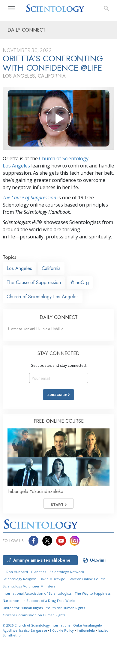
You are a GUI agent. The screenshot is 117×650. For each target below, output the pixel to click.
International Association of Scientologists (37, 593)
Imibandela (86, 630)
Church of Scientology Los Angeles (43, 296)
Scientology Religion (19, 579)
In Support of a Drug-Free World (48, 600)
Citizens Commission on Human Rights (34, 615)
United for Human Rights (23, 608)
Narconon (11, 600)
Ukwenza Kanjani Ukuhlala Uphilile (35, 329)
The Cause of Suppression (29, 197)
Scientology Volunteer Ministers (29, 586)
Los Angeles (19, 268)
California (51, 268)
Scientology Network (67, 571)
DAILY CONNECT (59, 317)
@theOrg (79, 282)
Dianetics (38, 571)
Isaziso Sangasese (33, 630)
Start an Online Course (87, 579)
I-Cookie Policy (62, 630)
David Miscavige (52, 579)
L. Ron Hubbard (15, 571)
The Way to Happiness (92, 593)
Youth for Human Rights (65, 608)
